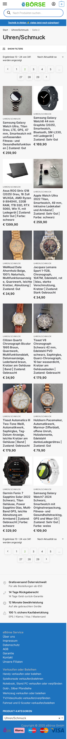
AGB (5, 649)
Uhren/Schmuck (20, 29)
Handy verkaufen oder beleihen (22, 673)
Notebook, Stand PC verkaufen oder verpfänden (32, 683)
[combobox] (33, 718)
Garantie (8, 653)
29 (37, 77)
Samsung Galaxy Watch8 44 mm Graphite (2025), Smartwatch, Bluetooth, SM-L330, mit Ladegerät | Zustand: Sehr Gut (48, 128)
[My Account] (53, 4)
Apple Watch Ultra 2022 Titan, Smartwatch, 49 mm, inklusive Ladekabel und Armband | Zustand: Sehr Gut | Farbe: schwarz (48, 206)
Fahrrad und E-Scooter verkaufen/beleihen (29, 702)
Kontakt (8, 657)
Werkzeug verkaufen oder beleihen (24, 693)
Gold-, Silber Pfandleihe (17, 688)
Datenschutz (11, 645)
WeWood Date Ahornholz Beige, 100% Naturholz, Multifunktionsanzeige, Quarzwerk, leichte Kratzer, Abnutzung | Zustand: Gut (17, 278)
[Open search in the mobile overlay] (33, 13)
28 (29, 77)
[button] (61, 4)
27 (20, 77)
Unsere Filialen (13, 661)
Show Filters (15, 48)
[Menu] (8, 4)
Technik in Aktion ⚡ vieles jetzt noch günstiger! (33, 22)
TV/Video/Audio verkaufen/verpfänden (26, 698)
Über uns (9, 636)
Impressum (10, 640)
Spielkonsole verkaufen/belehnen (23, 678)
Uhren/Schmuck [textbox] (32, 718)
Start (5, 29)
